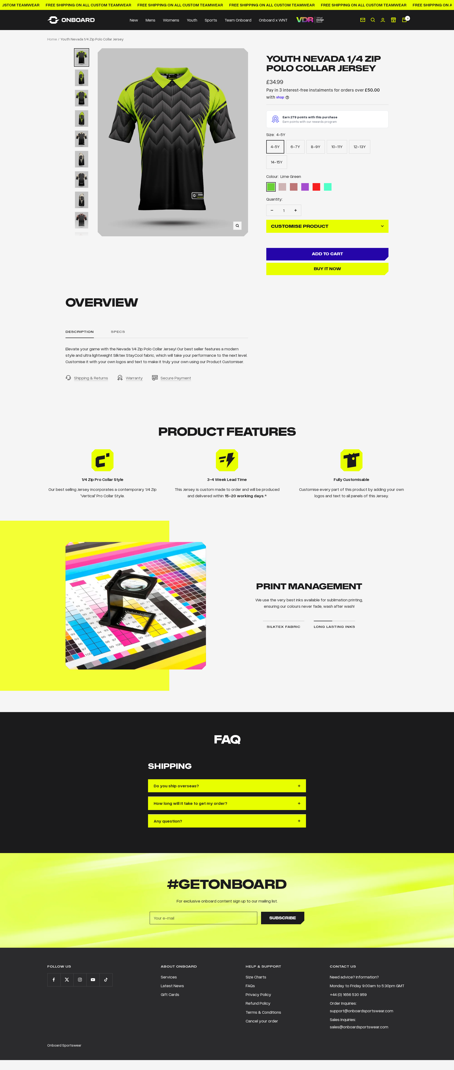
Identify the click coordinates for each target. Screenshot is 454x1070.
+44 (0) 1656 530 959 (348, 994)
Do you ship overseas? (176, 785)
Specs (118, 332)
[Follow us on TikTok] (105, 979)
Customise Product (299, 226)
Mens (150, 19)
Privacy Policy (258, 994)
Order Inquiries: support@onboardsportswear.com (361, 1006)
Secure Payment (176, 377)
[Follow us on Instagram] (79, 979)
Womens (171, 19)
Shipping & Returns (91, 377)
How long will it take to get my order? (190, 803)
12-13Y (360, 146)
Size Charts (256, 976)
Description (79, 332)
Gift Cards (170, 994)
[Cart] (404, 20)
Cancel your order (262, 1020)
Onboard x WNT (273, 19)
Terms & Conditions (263, 1012)
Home (52, 39)
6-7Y (295, 146)
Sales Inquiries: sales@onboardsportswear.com (359, 1023)
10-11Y (337, 146)
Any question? (168, 820)
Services (169, 976)
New (134, 19)
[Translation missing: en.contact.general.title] (362, 20)
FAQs (250, 985)
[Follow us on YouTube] (92, 979)
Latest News (172, 985)
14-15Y (277, 161)
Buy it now (327, 268)
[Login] (383, 20)
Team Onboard (238, 19)
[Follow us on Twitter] (66, 979)
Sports (211, 19)
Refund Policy (258, 1003)
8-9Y (315, 146)
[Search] (373, 20)
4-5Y (275, 146)
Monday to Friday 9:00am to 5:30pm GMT (367, 985)
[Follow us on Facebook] (53, 979)
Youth (192, 19)
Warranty (134, 377)
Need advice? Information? (354, 976)
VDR (309, 20)
